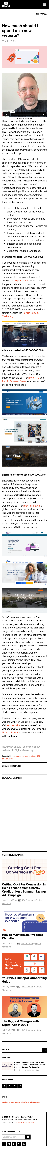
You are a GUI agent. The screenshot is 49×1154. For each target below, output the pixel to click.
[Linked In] (14, 1086)
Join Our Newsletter (11, 1131)
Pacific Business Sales (14, 381)
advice (12, 759)
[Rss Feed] (24, 1144)
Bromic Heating (31, 506)
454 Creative (27, 900)
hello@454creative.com (24, 1122)
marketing (20, 756)
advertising (25, 1102)
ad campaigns (35, 1102)
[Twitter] (9, 1086)
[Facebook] (4, 1086)
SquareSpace (22, 281)
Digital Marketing (24, 750)
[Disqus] (24, 813)
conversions (15, 1102)
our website (13, 725)
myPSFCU (33, 378)
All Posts (41, 14)
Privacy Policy (27, 1117)
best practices (30, 756)
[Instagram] (19, 1086)
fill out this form (10, 732)
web (13, 756)
